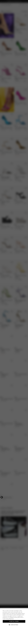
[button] (14, 624)
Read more (11, 618)
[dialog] (14, 617)
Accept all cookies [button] (14, 621)
